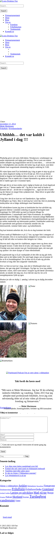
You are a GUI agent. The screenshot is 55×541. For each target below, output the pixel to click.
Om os (7, 22)
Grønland (48, 489)
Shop (7, 18)
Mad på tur (40, 492)
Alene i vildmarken (9, 485)
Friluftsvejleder (33, 489)
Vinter (17, 500)
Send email (7, 517)
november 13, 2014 (8, 124)
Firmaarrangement (12, 15)
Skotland (17, 496)
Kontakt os (9, 31)
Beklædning (32, 486)
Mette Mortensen (7, 126)
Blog (7, 20)
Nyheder (2, 497)
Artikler (22, 485)
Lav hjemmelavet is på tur (15, 475)
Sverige (26, 497)
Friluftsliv (4, 128)
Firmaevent (49, 485)
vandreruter (7, 500)
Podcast (9, 497)
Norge (50, 492)
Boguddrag (40, 486)
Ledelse (7, 493)
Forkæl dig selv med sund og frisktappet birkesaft (25, 468)
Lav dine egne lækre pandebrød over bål (21, 466)
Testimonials (15, 29)
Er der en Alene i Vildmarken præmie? (20, 473)
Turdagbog (37, 496)
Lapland (2, 493)
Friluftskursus (15, 27)
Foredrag (14, 24)
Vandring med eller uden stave (17, 471)
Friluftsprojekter (5, 489)
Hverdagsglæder (15, 128)
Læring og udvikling (21, 492)
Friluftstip (18, 489)
